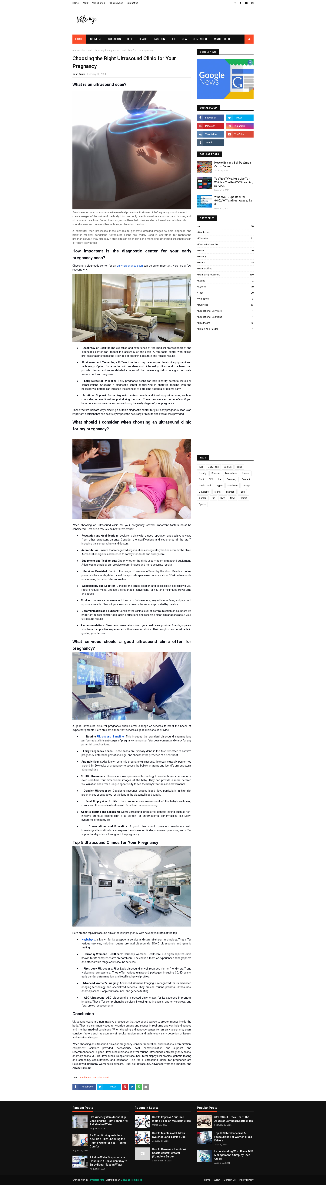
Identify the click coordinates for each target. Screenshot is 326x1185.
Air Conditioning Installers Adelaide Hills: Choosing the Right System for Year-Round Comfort (108, 1141)
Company (232, 479)
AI (226, 226)
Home (75, 3)
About (85, 3)
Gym (222, 498)
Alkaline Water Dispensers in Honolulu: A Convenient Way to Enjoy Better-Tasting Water (108, 1161)
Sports (226, 286)
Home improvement (226, 274)
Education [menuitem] (114, 39)
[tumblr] (240, 3)
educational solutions (226, 316)
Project (243, 498)
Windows (226, 298)
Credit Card (205, 485)
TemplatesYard (96, 1180)
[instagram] (240, 126)
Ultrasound (86, 50)
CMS (201, 479)
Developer (204, 492)
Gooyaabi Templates (131, 1180)
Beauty (202, 473)
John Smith (79, 74)
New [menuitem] (184, 39)
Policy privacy (116, 3)
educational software (226, 310)
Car (220, 479)
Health (83, 1077)
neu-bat (92, 1077)
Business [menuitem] (94, 39)
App (201, 467)
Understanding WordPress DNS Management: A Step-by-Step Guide (233, 1155)
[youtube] (246, 3)
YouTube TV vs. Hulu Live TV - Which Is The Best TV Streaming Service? (233, 182)
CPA (211, 479)
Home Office (226, 268)
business (226, 304)
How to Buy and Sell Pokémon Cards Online (232, 164)
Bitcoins (215, 473)
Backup (227, 467)
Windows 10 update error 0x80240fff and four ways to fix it (233, 200)
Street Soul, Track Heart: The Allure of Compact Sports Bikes (233, 1119)
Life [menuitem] (173, 39)
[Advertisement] (185, 27)
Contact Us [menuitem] (200, 39)
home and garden (226, 329)
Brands (246, 473)
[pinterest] (252, 3)
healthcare (226, 322)
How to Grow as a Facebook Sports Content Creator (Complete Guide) (169, 1153)
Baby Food (213, 467)
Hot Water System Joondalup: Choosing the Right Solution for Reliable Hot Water (109, 1121)
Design (246, 485)
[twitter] (240, 118)
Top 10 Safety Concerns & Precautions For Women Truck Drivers (233, 1137)
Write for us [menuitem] (222, 39)
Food (242, 492)
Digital (218, 492)
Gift (213, 498)
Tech (226, 292)
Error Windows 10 (226, 244)
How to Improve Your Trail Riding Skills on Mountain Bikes (171, 1119)
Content (246, 479)
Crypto (219, 485)
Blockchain (226, 232)
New (232, 498)
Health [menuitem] (143, 39)
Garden (203, 498)
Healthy (226, 256)
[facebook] (235, 3)
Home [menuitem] (79, 39)
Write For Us (98, 3)
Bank (239, 467)
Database (233, 485)
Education (226, 238)
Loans (226, 280)
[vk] (210, 134)
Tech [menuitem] (130, 39)
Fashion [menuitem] (159, 39)
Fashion (230, 492)
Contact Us (132, 3)
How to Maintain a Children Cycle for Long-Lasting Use (168, 1135)
